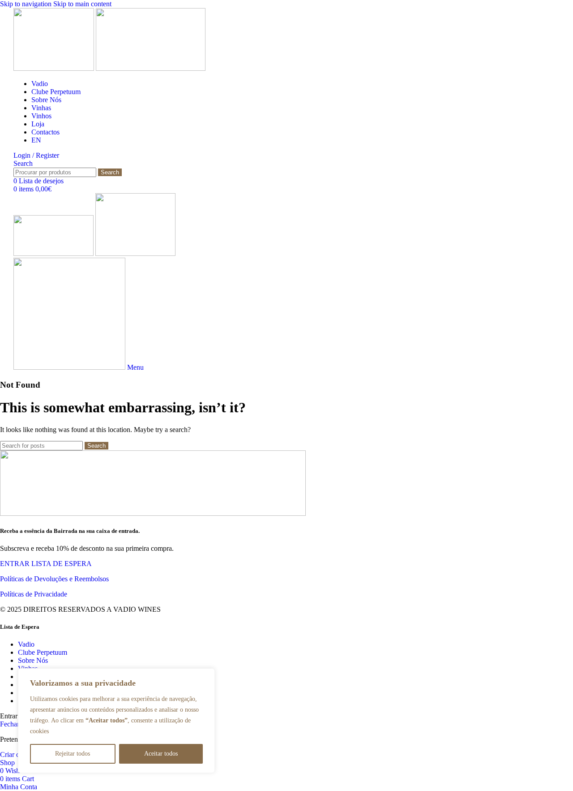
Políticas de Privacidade (33, 594)
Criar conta (15, 754)
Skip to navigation (26, 4)
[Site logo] (54, 68)
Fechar (9, 724)
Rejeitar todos (72, 753)
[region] (116, 720)
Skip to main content (82, 4)
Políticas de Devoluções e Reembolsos (54, 579)
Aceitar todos (161, 753)
